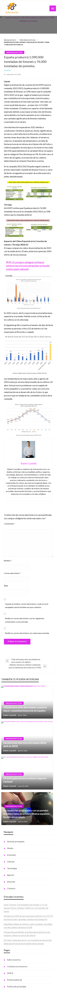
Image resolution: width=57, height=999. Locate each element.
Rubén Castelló (10, 715)
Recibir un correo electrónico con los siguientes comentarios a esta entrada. (24, 620)
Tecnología (12, 868)
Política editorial (14, 980)
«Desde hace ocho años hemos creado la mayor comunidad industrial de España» (25, 709)
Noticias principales (15, 841)
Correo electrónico (12, 573)
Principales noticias (27, 40)
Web (6, 586)
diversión (11, 882)
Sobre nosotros (14, 960)
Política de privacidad (16, 986)
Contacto (11, 888)
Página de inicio (10, 40)
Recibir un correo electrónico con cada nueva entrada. (27, 633)
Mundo (10, 848)
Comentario (9, 524)
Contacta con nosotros (17, 966)
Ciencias (10, 861)
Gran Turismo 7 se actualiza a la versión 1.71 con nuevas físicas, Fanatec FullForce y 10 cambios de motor (26, 908)
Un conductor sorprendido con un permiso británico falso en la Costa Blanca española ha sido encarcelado (26, 814)
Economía (11, 855)
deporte (10, 875)
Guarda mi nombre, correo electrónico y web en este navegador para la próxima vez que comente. (26, 605)
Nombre (8, 560)
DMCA (10, 973)
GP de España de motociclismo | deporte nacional (24, 780)
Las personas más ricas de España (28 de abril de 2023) (24, 744)
